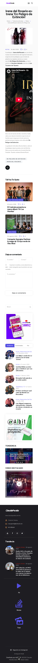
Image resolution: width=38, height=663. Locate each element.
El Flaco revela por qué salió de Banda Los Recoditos (24, 392)
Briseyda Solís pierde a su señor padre (24, 379)
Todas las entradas (18, 21)
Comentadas (19, 345)
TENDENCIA (19, 386)
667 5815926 (11, 527)
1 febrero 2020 (25, 375)
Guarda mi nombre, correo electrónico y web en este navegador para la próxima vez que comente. (18, 267)
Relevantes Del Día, (20, 460)
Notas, (13, 460)
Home (8, 21)
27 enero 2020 (25, 364)
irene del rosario (14, 161)
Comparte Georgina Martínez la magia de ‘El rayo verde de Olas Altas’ (18, 241)
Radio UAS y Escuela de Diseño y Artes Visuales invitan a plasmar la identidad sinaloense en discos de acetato (24, 555)
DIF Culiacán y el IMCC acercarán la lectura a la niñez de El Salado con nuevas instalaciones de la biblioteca (24, 571)
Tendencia (10, 345)
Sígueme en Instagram (20, 650)
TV (24, 386)
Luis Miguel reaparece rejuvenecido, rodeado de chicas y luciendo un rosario (24, 406)
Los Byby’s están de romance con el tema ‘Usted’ (24, 357)
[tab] (9, 345)
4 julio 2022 (20, 401)
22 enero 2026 (11, 204)
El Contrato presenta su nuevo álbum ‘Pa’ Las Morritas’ (16, 209)
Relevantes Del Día (17, 200)
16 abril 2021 (15, 49)
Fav (28, 345)
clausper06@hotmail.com (15, 524)
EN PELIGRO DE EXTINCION (16, 159)
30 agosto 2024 (12, 236)
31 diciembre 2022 (22, 353)
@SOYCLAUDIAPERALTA (20, 637)
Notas (27, 21)
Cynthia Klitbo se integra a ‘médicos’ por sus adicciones (24, 369)
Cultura (9, 232)
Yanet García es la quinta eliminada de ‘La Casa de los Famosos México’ (19, 456)
